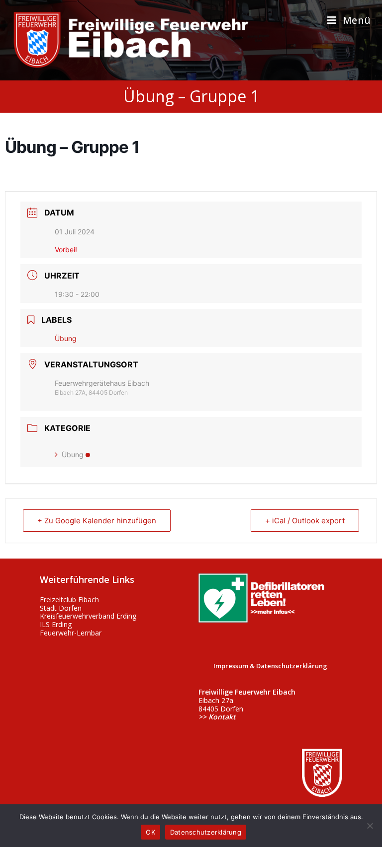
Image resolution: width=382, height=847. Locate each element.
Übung (73, 454)
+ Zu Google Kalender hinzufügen (96, 520)
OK (150, 832)
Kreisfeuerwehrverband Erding (88, 616)
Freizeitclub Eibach (69, 599)
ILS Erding (56, 624)
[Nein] (370, 826)
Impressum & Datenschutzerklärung (270, 665)
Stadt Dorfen (61, 608)
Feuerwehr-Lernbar (70, 632)
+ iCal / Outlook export (305, 520)
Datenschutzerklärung (205, 832)
